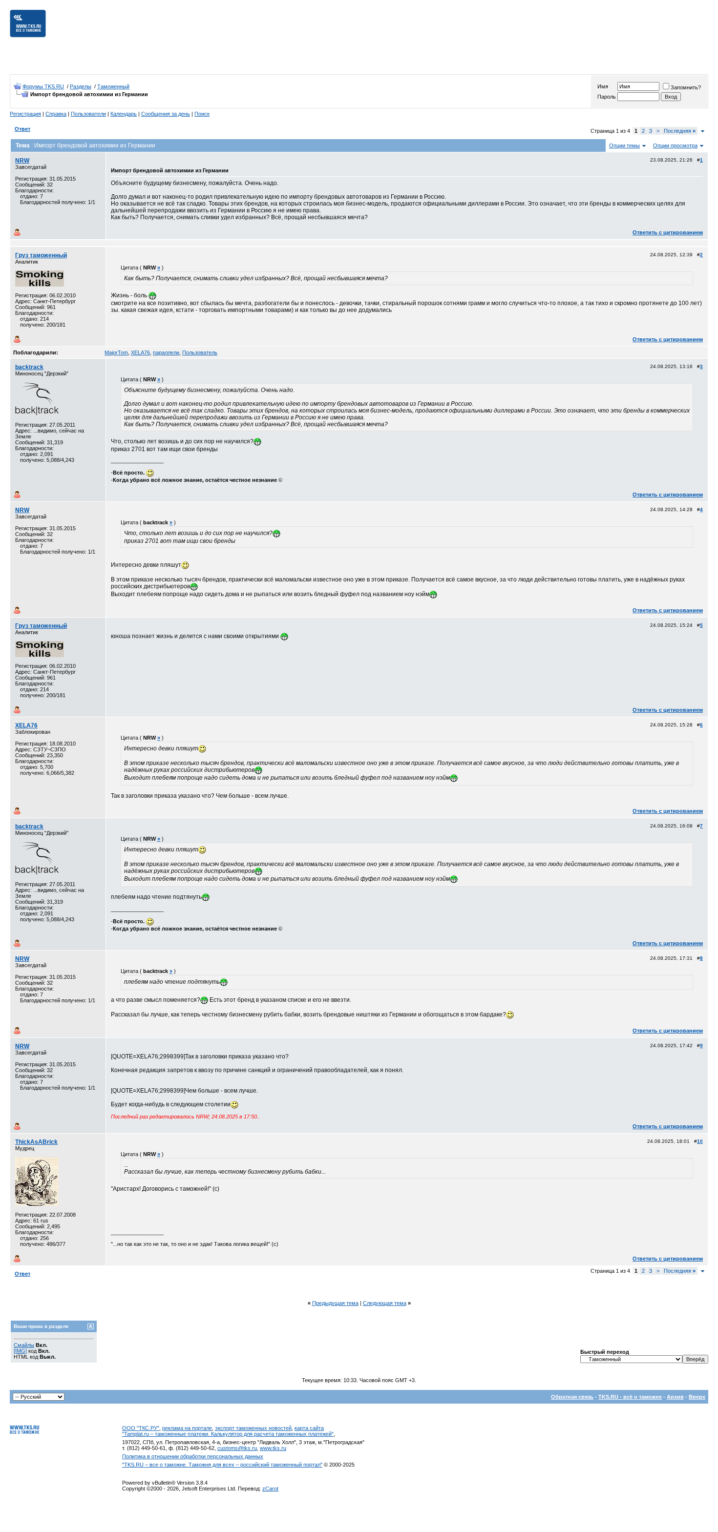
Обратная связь (572, 1397)
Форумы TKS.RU (43, 86)
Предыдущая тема (335, 1303)
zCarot (270, 1488)
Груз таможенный (41, 255)
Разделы (80, 86)
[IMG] (20, 1351)
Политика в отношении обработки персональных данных (192, 1456)
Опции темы (624, 145)
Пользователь (199, 352)
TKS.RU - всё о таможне (630, 1397)
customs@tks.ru (237, 1448)
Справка (55, 114)
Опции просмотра (675, 145)
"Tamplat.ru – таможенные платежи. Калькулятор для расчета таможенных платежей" (228, 1434)
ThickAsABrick (36, 1142)
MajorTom (116, 352)
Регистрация (25, 114)
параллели (166, 352)
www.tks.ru (273, 1448)
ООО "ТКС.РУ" (140, 1428)
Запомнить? (686, 87)
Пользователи (88, 114)
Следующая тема (384, 1303)
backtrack (29, 367)
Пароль (606, 97)
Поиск (202, 114)
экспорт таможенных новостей (253, 1428)
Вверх (697, 1397)
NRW (22, 160)
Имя (602, 86)
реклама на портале (187, 1428)
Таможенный (113, 86)
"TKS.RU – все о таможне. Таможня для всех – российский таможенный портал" (222, 1465)
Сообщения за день (165, 114)
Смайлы (24, 1345)
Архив (675, 1397)
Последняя (680, 131)
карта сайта (309, 1428)
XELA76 (140, 352)
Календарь (123, 114)
